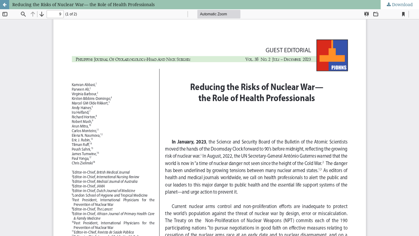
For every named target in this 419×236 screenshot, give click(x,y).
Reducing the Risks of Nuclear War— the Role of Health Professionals (83, 4)
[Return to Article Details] (4, 4)
